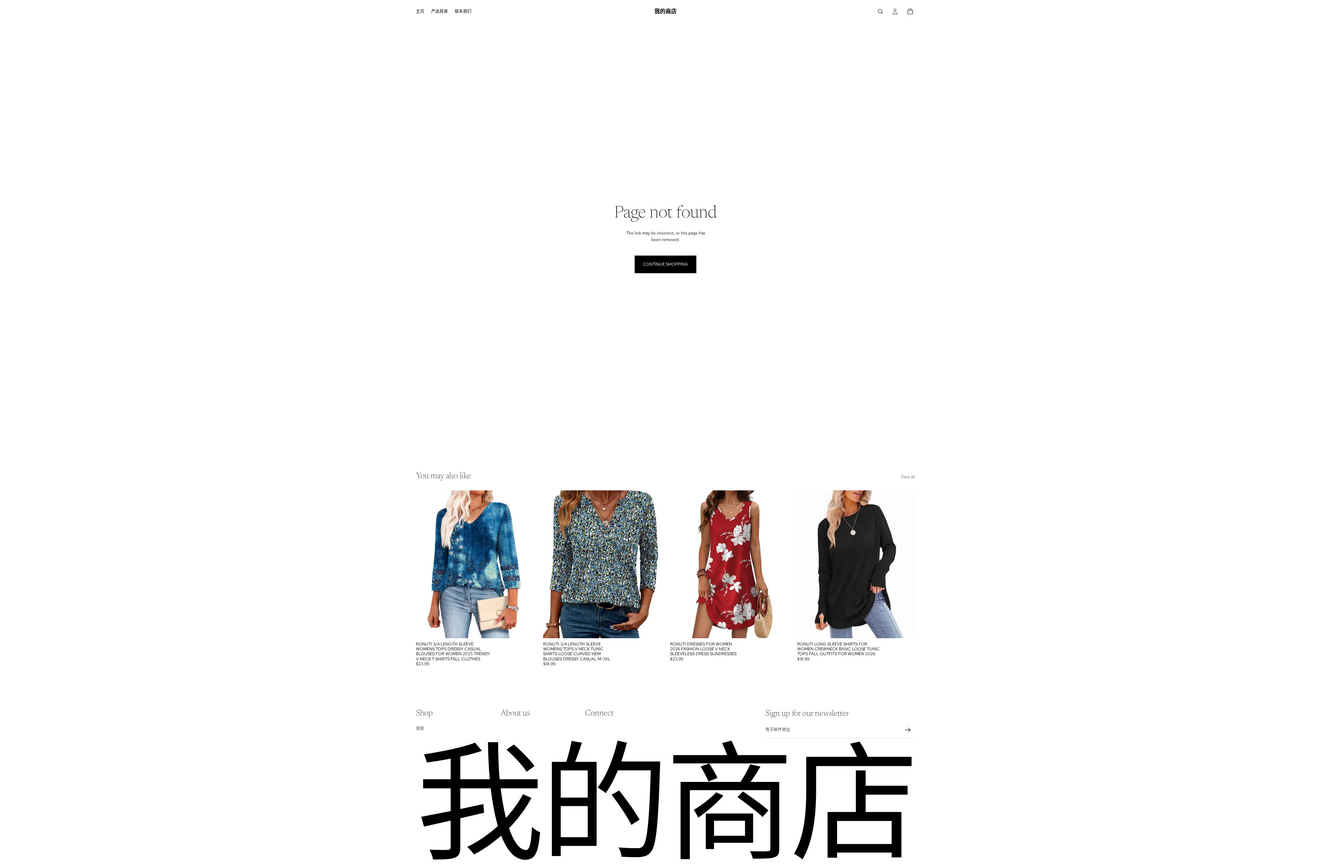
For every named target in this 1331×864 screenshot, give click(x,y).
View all (908, 477)
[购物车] (910, 11)
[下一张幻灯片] (523, 564)
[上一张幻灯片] (426, 564)
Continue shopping (665, 264)
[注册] (908, 730)
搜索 (420, 728)
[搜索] (880, 11)
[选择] (523, 627)
